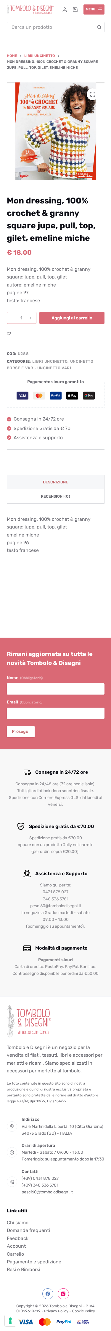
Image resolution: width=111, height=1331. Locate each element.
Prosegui (21, 731)
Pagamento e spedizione (34, 1262)
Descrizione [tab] (55, 482)
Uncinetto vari (54, 368)
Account (16, 1246)
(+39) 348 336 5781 (40, 1185)
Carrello (15, 1254)
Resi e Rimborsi (23, 1269)
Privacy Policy (56, 1311)
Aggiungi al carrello (72, 318)
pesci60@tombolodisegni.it (47, 1192)
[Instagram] (63, 1294)
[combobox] (50, 27)
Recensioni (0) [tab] (55, 496)
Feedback (17, 1238)
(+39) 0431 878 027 (40, 1178)
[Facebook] (48, 1294)
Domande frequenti (28, 1230)
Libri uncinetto (50, 361)
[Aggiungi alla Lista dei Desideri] (9, 333)
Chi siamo (17, 1222)
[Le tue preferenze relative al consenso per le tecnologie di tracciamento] (10, 1320)
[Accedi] (64, 9)
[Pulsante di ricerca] (99, 27)
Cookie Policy (83, 1311)
